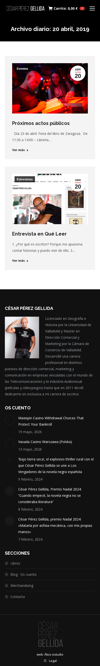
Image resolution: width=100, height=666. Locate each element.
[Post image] (10, 420)
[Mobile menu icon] (92, 8)
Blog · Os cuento (23, 574)
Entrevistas (25, 179)
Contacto (17, 596)
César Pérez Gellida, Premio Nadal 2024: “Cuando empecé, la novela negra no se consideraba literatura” (50, 495)
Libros (15, 563)
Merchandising (21, 585)
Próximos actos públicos (41, 123)
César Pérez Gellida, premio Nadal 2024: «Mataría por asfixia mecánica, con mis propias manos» (55, 525)
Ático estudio (53, 654)
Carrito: (68, 8)
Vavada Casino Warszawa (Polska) (45, 441)
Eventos (22, 68)
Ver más (18, 150)
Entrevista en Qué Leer (39, 234)
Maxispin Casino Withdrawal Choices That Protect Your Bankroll (51, 421)
